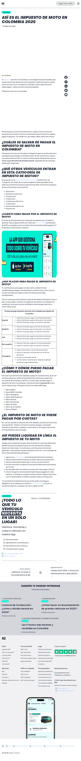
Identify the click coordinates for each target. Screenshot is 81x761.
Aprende (4, 674)
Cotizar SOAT (6, 658)
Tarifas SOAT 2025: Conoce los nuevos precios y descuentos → (65, 573)
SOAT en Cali (24, 674)
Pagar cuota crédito (65, 3)
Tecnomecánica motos (44, 674)
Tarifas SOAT (6, 664)
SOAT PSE (5, 661)
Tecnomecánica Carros (45, 677)
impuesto (7, 80)
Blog (3, 671)
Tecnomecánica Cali (44, 686)
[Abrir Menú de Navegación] (78, 3)
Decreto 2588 (40, 223)
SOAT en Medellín (26, 677)
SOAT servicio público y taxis (29, 658)
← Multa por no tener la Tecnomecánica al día (19, 573)
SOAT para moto (37, 483)
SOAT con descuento (8, 652)
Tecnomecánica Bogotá (45, 680)
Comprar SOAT (6, 649)
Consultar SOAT (6, 655)
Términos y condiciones (44, 649)
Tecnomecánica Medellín (45, 683)
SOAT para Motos (26, 652)
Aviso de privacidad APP (45, 661)
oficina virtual (19, 457)
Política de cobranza (44, 655)
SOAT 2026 (24, 649)
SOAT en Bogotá (25, 671)
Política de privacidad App (45, 658)
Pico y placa (5, 677)
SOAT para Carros (26, 655)
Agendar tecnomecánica (45, 671)
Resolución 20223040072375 (26, 180)
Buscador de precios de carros (10, 680)
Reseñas (4, 683)
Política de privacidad (44, 652)
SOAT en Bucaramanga (27, 680)
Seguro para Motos (26, 661)
